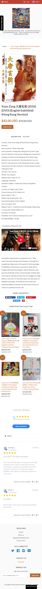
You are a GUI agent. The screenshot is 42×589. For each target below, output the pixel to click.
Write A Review (21, 426)
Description (16, 137)
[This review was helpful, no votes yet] (32, 482)
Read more (7, 474)
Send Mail (21, 562)
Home (4, 46)
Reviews (26, 137)
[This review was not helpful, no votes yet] (36, 482)
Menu (6, 2)
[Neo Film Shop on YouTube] (29, 551)
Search (21, 532)
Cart (28, 2)
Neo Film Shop (20, 584)
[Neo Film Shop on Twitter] (12, 551)
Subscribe (35, 575)
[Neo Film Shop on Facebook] (18, 551)
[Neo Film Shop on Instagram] (23, 551)
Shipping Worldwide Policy (21, 538)
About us (21, 535)
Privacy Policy (21, 540)
